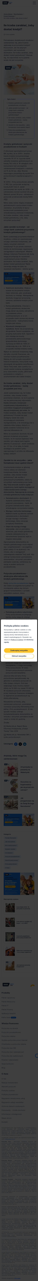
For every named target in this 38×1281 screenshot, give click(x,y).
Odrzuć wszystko (19, 656)
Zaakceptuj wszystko (19, 650)
